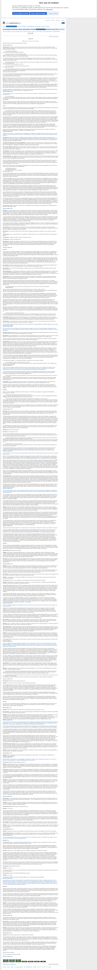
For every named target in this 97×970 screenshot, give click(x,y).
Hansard (33, 31)
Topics (57, 29)
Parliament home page (10, 31)
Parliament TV (49, 29)
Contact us (63, 20)
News (54, 29)
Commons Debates (39, 31)
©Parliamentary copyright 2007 (9, 964)
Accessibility (47, 20)
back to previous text (53, 36)
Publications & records (40, 29)
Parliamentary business (11, 26)
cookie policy (49, 9)
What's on (20, 29)
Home (4, 26)
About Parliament (30, 26)
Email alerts (53, 20)
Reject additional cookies (38, 13)
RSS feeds (58, 20)
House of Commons (7, 29)
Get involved (37, 26)
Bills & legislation (26, 29)
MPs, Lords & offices (21, 26)
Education (47, 26)
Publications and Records (27, 31)
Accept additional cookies (21, 13)
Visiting (42, 26)
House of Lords (14, 29)
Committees (33, 29)
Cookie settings (52, 13)
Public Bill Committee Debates (47, 31)
